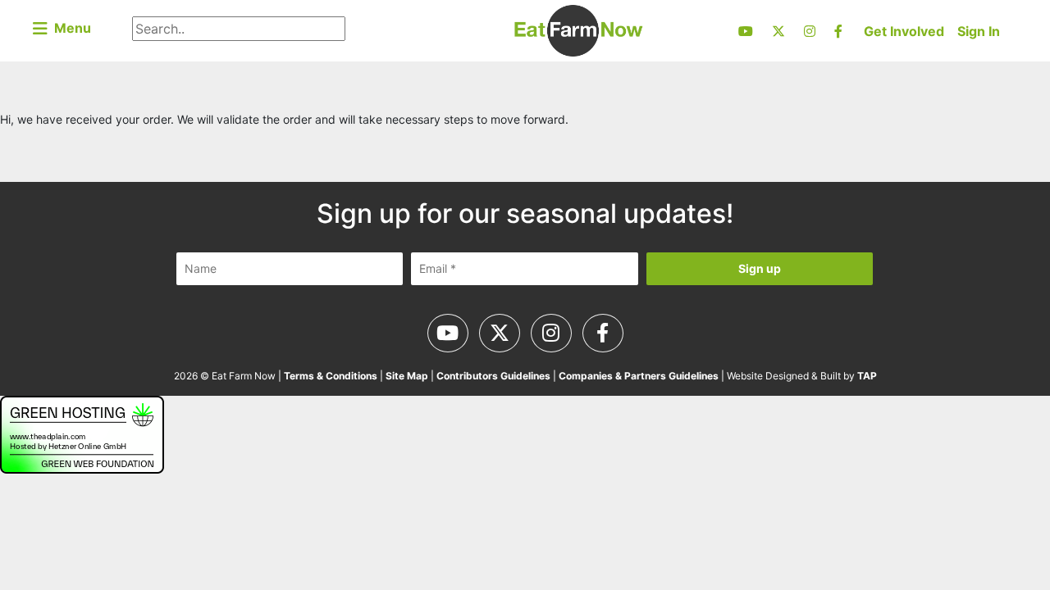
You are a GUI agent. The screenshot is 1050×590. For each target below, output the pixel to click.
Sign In (978, 31)
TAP (867, 376)
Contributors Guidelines (493, 376)
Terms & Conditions (330, 376)
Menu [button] (69, 28)
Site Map (407, 376)
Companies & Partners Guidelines (639, 376)
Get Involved (904, 31)
